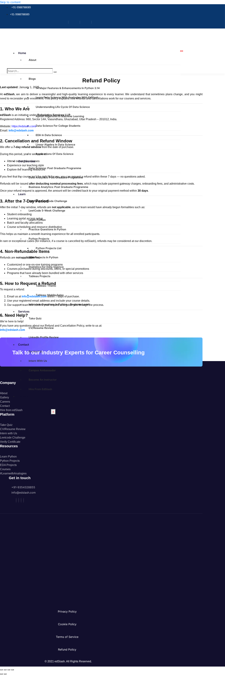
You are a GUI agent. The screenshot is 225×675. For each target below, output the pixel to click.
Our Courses (26, 161)
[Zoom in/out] (1, 669)
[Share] (8, 669)
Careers (23, 396)
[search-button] (55, 71)
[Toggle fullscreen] (5, 669)
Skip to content (10, 2)
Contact (23, 344)
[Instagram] (75, 22)
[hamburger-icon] (181, 51)
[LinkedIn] (87, 22)
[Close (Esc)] (12, 669)
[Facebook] (63, 22)
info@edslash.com (21, 130)
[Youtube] (98, 22)
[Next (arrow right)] (5, 673)
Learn (22, 194)
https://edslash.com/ (24, 126)
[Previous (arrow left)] (1, 673)
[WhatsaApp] (23, 500)
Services (24, 311)
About (32, 60)
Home (22, 53)
